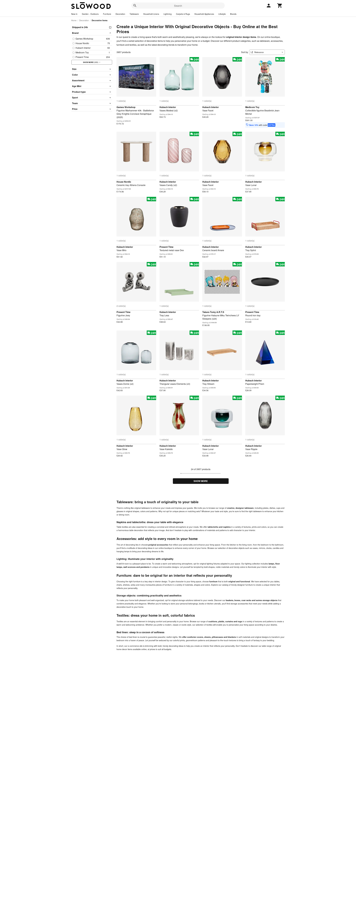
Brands (233, 14)
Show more (201, 481)
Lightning (168, 14)
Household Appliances (204, 14)
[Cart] (280, 5)
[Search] (135, 6)
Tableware (134, 14)
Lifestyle (222, 14)
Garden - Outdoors (90, 14)
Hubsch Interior (168, 107)
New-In (74, 14)
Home (73, 20)
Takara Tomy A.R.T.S (213, 312)
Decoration (120, 14)
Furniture (107, 14)
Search (178, 5)
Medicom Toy (252, 107)
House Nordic (124, 181)
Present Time (166, 246)
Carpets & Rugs (183, 14)
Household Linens (151, 14)
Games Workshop (126, 107)
